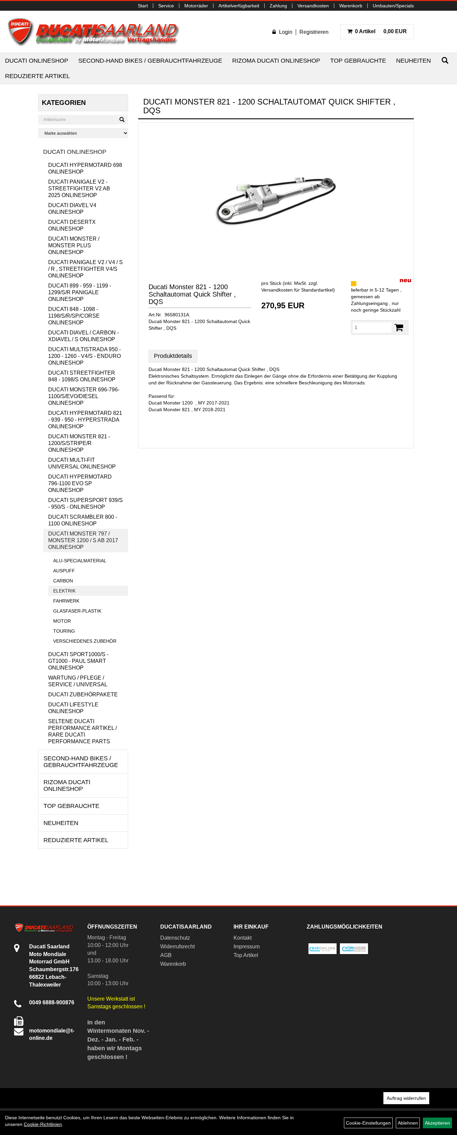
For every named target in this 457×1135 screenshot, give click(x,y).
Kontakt (243, 938)
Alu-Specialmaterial (79, 560)
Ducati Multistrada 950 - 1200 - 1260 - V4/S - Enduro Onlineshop (84, 356)
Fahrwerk (66, 601)
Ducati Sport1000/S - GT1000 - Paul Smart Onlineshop (78, 661)
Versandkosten (313, 5)
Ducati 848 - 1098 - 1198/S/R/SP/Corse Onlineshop (74, 315)
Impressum (247, 946)
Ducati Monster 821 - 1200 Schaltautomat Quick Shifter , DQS (192, 294)
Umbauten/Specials (393, 5)
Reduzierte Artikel (37, 76)
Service (166, 5)
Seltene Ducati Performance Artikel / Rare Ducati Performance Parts (82, 731)
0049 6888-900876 (51, 1002)
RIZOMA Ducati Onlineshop (276, 60)
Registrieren (314, 32)
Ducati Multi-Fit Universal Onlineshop (82, 463)
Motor (62, 621)
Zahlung (278, 5)
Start (143, 5)
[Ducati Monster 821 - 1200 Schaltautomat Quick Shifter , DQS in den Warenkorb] (398, 327)
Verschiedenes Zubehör (84, 641)
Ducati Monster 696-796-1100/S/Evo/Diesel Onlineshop (83, 396)
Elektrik (64, 590)
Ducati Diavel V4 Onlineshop (72, 208)
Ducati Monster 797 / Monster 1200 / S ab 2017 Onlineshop (83, 540)
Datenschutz (175, 938)
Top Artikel (246, 955)
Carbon (63, 580)
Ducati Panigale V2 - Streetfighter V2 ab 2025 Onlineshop (79, 188)
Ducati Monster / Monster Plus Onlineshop (73, 245)
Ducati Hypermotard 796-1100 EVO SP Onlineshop (80, 483)
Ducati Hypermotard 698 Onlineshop (85, 168)
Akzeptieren (437, 1123)
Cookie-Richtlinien (43, 1124)
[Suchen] (445, 60)
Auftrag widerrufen (406, 1098)
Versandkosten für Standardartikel (297, 290)
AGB (166, 955)
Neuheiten (413, 60)
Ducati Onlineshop (36, 60)
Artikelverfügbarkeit (238, 5)
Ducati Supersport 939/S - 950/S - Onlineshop (85, 503)
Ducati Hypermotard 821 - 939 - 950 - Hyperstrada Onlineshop (85, 419)
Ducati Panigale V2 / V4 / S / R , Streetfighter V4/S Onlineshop (85, 268)
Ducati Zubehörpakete (83, 694)
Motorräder (196, 5)
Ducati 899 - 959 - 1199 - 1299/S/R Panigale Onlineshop (79, 292)
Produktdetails (173, 356)
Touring (64, 631)
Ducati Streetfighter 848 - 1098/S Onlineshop (81, 376)
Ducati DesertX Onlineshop (72, 225)
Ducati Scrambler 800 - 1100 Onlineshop (82, 520)
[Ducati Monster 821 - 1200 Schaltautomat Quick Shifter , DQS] (276, 194)
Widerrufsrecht (177, 946)
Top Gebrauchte (358, 60)
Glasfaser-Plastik (77, 611)
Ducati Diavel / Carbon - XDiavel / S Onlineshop (83, 336)
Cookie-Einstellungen (368, 1123)
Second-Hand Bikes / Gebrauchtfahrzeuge (150, 60)
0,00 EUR (381, 31)
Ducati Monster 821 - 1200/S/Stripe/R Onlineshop (79, 443)
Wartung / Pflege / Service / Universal (77, 681)
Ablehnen (408, 1123)
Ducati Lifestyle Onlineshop (73, 708)
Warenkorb (350, 5)
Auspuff (64, 570)
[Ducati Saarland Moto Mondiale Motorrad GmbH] (97, 31)
